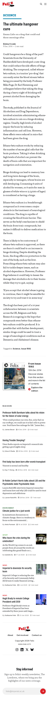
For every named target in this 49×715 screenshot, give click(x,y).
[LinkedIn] (21, 649)
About (10, 635)
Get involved (22, 635)
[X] (27, 649)
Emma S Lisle (9, 44)
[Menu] (45, 4)
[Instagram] (16, 649)
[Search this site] (41, 4)
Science (9, 15)
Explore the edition (36, 389)
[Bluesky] (32, 649)
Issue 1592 (26, 349)
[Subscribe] (43, 691)
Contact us (37, 635)
